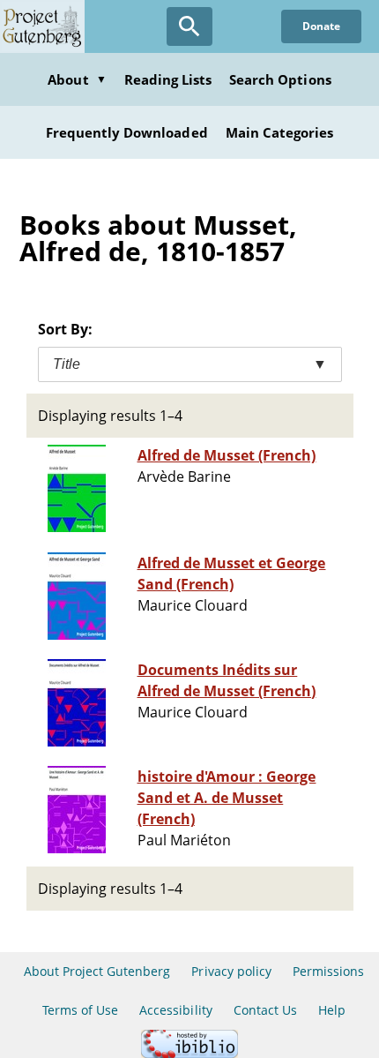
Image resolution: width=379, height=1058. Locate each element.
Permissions (328, 971)
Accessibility (175, 1010)
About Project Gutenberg (97, 971)
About (77, 79)
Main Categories (280, 132)
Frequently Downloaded (127, 132)
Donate (321, 26)
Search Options (280, 79)
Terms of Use (80, 1010)
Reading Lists (168, 79)
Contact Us (265, 1010)
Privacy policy (231, 971)
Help (332, 1010)
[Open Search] (189, 26)
